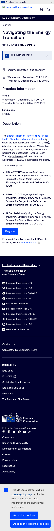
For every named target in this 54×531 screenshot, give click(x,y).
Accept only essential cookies (31, 523)
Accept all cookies (24, 515)
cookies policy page (22, 494)
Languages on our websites (16, 448)
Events (8, 25)
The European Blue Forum (16, 399)
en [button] (41, 9)
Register (10, 231)
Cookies (6, 454)
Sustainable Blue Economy (16, 382)
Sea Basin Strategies (13, 387)
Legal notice (8, 465)
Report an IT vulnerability (15, 443)
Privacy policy (9, 460)
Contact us (8, 437)
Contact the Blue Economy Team (19, 349)
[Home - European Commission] (17, 9)
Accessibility (8, 471)
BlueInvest (7, 393)
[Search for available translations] (46, 139)
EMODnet (7, 370)
